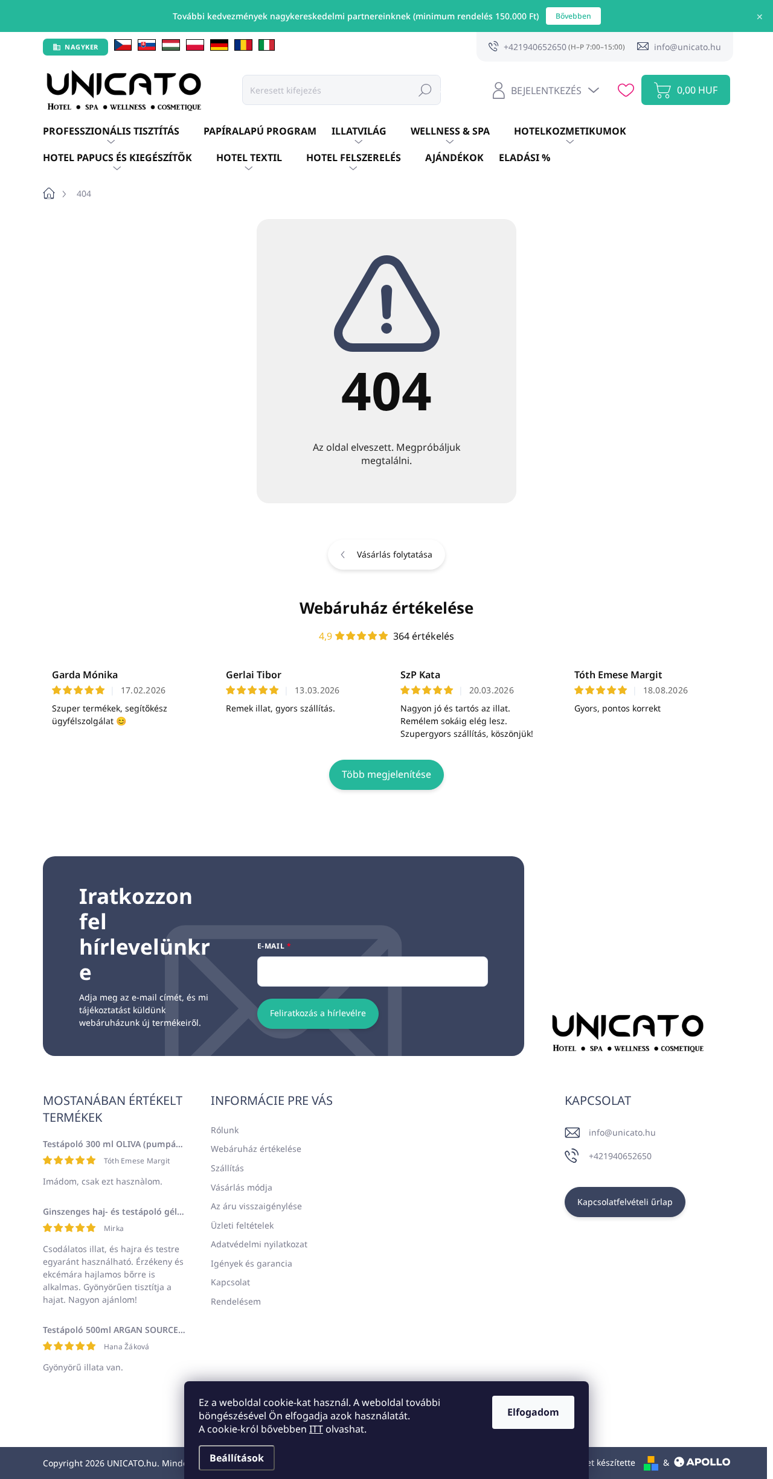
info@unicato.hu (622, 1132)
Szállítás (227, 1168)
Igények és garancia (251, 1263)
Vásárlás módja (241, 1187)
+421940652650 (620, 1156)
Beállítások (237, 1458)
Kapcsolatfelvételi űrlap (625, 1201)
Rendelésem (236, 1301)
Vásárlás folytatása (394, 554)
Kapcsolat (230, 1282)
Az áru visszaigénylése (256, 1206)
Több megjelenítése (386, 774)
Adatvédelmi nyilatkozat (259, 1244)
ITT (316, 1429)
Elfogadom (533, 1412)
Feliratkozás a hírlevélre (318, 1013)
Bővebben (573, 16)
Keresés (425, 89)
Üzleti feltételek (242, 1225)
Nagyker (81, 46)
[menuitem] (123, 131)
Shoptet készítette (599, 1462)
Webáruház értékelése (386, 608)
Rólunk (225, 1130)
